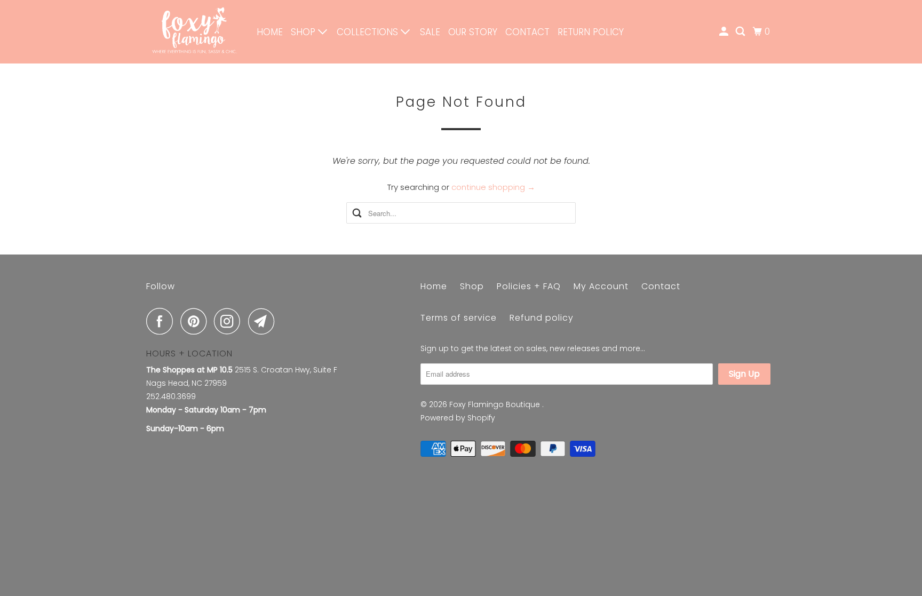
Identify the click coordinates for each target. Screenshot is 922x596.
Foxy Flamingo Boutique (495, 404)
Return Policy (591, 32)
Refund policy (542, 318)
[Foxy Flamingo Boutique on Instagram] (230, 321)
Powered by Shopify (457, 417)
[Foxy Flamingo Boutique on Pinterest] (196, 321)
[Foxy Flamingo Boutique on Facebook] (162, 321)
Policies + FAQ (529, 286)
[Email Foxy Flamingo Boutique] (264, 321)
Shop (304, 32)
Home (270, 32)
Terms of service (458, 318)
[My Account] (724, 31)
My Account (601, 286)
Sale (430, 32)
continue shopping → (493, 187)
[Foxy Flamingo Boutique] (194, 31)
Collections (369, 32)
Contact (527, 32)
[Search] (741, 31)
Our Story (472, 32)
